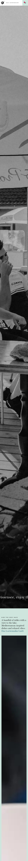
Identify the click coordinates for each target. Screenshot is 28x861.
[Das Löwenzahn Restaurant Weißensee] (3, 3)
